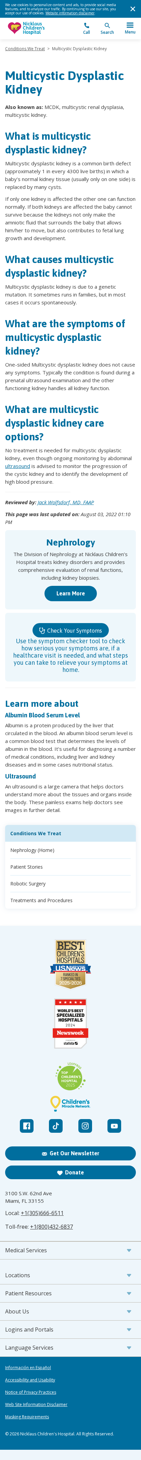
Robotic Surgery (28, 883)
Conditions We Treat (25, 49)
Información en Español (28, 1368)
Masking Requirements (27, 1417)
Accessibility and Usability (30, 1380)
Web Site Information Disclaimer (36, 1404)
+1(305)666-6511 (42, 1213)
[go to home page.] (37, 28)
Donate (74, 1172)
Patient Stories (26, 867)
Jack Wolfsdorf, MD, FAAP (66, 502)
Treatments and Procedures (41, 900)
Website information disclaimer (70, 13)
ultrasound (17, 466)
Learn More (70, 593)
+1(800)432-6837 (51, 1226)
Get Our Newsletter (74, 1153)
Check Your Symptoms (74, 631)
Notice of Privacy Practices (30, 1392)
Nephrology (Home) (32, 850)
